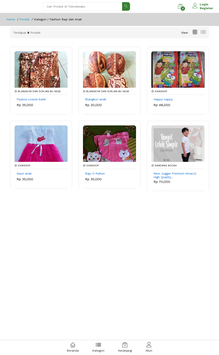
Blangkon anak (95, 99)
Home (10, 19)
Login (204, 4)
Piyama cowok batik (31, 99)
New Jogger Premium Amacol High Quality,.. (175, 175)
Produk (24, 19)
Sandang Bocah (165, 165)
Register (206, 8)
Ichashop (160, 91)
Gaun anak (24, 173)
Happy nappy (163, 99)
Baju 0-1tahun (95, 173)
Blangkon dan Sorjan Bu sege (39, 91)
